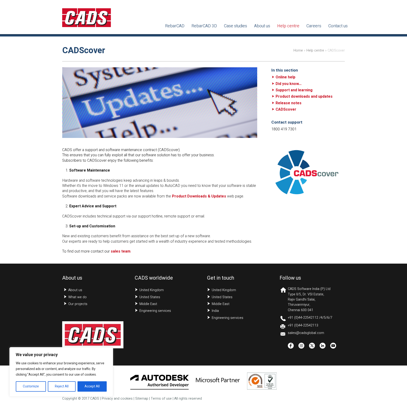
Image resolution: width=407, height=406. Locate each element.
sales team (120, 251)
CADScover (286, 109)
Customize (31, 386)
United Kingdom (151, 290)
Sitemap (141, 398)
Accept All (92, 386)
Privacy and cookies (117, 398)
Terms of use (161, 398)
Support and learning (294, 90)
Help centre (315, 50)
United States (149, 297)
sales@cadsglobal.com (306, 332)
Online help (285, 77)
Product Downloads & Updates (199, 196)
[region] (61, 372)
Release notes (288, 103)
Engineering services (155, 310)
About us (75, 290)
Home (298, 50)
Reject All (62, 386)
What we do (77, 297)
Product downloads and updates (304, 96)
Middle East (148, 303)
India (215, 310)
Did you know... (288, 84)
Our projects (77, 303)
